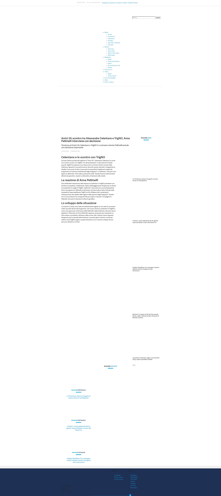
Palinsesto (111, 38)
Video (106, 72)
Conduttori (111, 36)
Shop (106, 80)
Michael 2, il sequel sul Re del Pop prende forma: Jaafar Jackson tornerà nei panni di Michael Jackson (146, 316)
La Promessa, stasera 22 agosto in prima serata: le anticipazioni (145, 180)
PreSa (110, 67)
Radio (106, 32)
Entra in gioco (109, 82)
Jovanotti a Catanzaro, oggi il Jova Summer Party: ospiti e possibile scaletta (146, 358)
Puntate (110, 40)
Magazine (107, 57)
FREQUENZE (81, 2)
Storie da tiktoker (113, 61)
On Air (110, 34)
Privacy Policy (118, 477)
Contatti (110, 45)
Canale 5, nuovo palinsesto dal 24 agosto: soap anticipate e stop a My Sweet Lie (145, 221)
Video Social (112, 76)
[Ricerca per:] (143, 17)
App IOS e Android (114, 43)
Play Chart (111, 51)
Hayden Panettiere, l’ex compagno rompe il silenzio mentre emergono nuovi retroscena (146, 269)
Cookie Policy (118, 479)
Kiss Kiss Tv (108, 69)
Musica (106, 47)
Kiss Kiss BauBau (110, 78)
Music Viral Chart (113, 53)
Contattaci (117, 475)
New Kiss (111, 49)
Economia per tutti (114, 65)
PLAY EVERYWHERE (93, 2)
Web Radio (111, 55)
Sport (110, 63)
